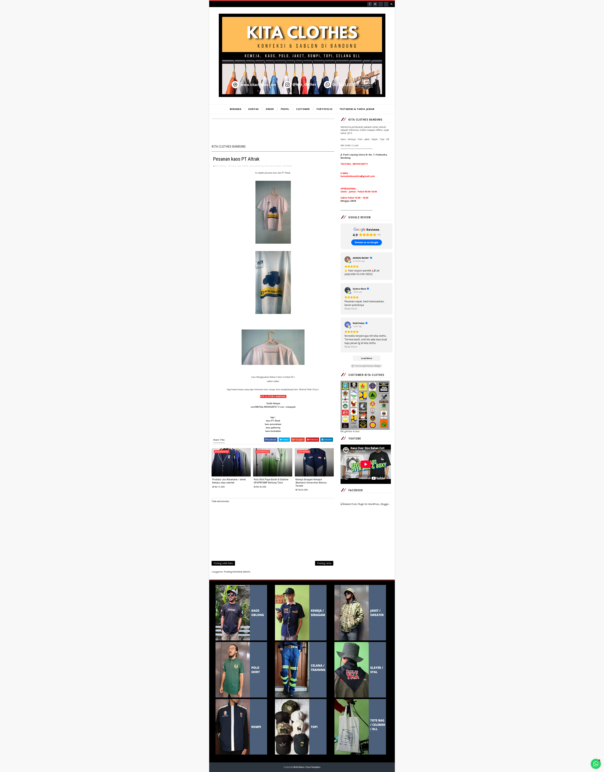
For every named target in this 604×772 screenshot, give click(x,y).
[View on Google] (347, 259)
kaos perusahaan (273, 165)
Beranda (235, 109)
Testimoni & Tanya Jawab (356, 109)
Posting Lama (324, 563)
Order (270, 109)
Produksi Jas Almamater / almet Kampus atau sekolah (229, 481)
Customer (303, 109)
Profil (285, 109)
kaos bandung (256, 165)
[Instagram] (380, 4)
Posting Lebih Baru (223, 563)
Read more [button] (350, 308)
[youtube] (386, 4)
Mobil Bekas (299, 767)
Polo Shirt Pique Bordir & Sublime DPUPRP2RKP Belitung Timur (271, 481)
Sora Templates (313, 767)
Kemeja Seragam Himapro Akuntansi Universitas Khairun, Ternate (311, 482)
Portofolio (325, 109)
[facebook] (369, 4)
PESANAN (287, 165)
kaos (234, 165)
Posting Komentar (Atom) (237, 571)
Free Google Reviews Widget (368, 366)
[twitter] (375, 4)
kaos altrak (243, 165)
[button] (596, 764)
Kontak (253, 109)
